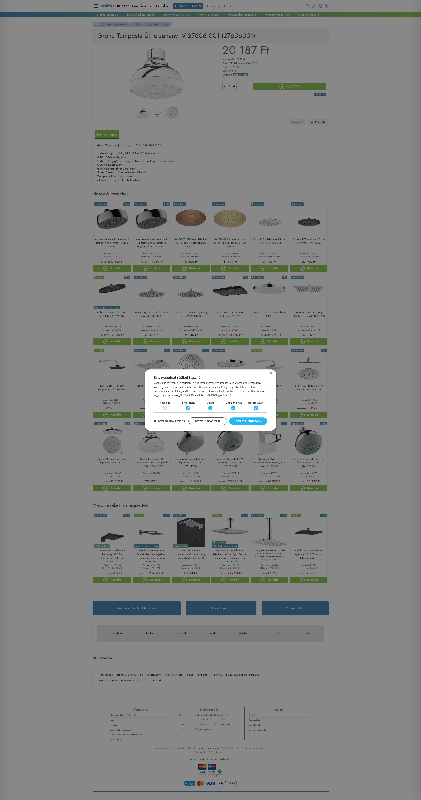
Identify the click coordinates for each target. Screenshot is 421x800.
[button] (169, 421)
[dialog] (210, 400)
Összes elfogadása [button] (248, 421)
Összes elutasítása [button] (208, 421)
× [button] (271, 373)
